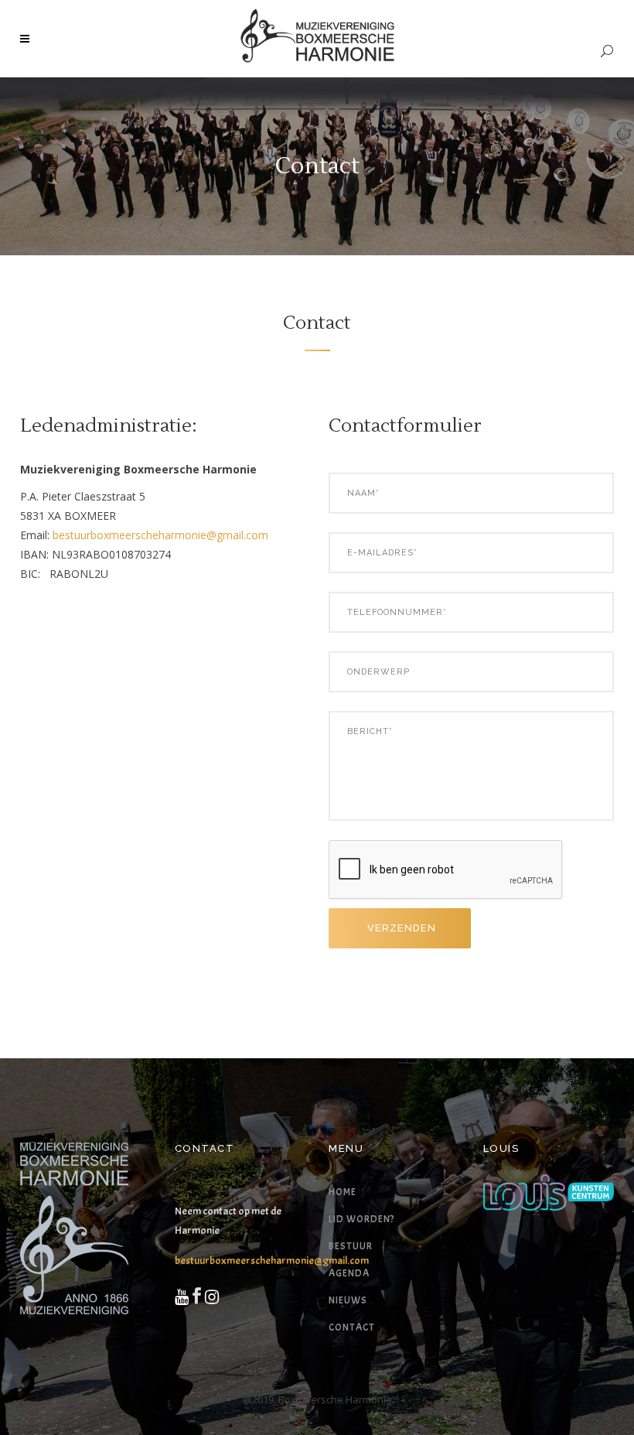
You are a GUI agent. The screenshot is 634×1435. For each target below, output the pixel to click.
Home (342, 1192)
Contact (352, 1327)
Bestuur (351, 1246)
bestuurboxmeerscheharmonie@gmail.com (160, 535)
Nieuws (348, 1300)
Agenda (349, 1273)
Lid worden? (361, 1219)
